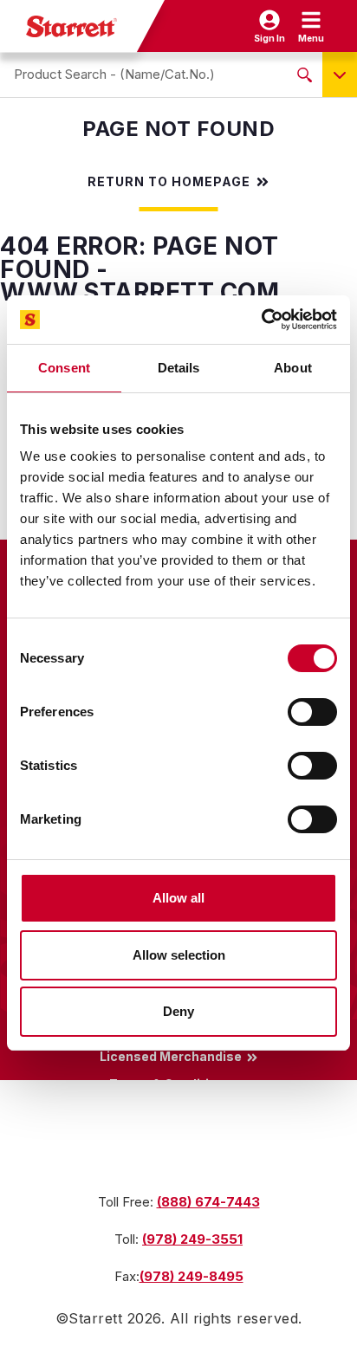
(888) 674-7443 (208, 1202)
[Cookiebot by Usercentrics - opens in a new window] (261, 319)
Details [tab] (179, 367)
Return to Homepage (169, 182)
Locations (171, 1140)
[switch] (312, 712)
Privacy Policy (170, 1112)
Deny (178, 1011)
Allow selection (179, 955)
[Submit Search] (304, 74)
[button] (311, 26)
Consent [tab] (64, 367)
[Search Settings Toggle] (339, 74)
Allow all (178, 897)
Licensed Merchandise (171, 1057)
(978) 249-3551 (192, 1239)
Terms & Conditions (170, 1084)
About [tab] (293, 367)
